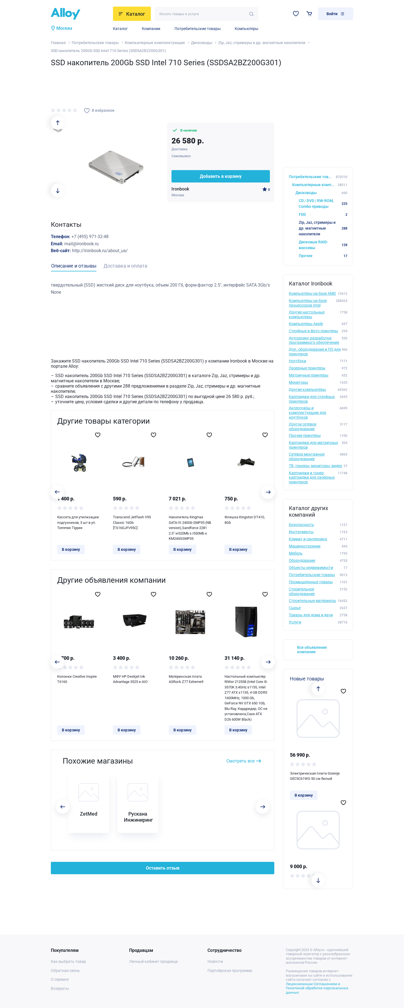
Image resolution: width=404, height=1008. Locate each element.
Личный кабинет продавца (153, 961)
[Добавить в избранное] (98, 435)
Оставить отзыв (162, 868)
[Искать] (251, 14)
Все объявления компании (312, 649)
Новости (215, 961)
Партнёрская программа (229, 970)
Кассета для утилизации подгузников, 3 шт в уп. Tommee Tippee (78, 522)
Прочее (323, 256)
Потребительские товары (198, 28)
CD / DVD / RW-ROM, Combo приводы (323, 203)
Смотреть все (240, 761)
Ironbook (180, 189)
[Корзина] (309, 13)
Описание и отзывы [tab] (73, 266)
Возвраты (60, 988)
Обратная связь (65, 970)
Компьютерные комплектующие (155, 42)
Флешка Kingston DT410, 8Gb (245, 520)
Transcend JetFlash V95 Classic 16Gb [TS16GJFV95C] (132, 522)
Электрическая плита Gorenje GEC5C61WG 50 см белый (315, 776)
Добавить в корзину (221, 176)
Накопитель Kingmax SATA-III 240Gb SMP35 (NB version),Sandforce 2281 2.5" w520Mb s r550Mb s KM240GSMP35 (190, 528)
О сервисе (60, 979)
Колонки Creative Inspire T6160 (77, 679)
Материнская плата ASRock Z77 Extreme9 (186, 679)
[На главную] (80, 14)
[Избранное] (296, 13)
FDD (323, 214)
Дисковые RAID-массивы (323, 245)
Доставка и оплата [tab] (125, 266)
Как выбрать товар (68, 961)
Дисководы (201, 42)
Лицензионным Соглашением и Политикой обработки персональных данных (317, 988)
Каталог (120, 28)
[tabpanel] (162, 289)
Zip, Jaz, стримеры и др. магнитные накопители (261, 42)
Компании (151, 28)
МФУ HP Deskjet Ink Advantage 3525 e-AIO (130, 679)
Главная (58, 42)
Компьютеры (246, 28)
